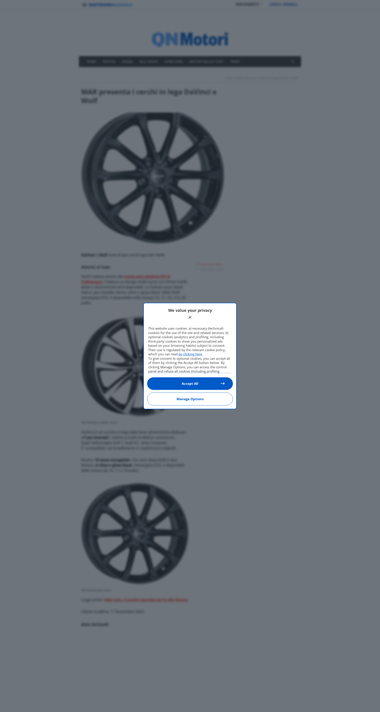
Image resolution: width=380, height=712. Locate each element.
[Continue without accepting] (190, 317)
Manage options (190, 399)
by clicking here (190, 354)
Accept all (190, 383)
